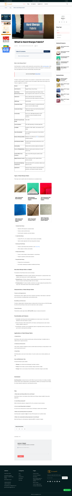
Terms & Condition (37, 475)
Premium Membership (37, 485)
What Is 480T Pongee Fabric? (65, 84)
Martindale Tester (8, 479)
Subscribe (65, 477)
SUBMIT (20, 456)
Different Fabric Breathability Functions (64, 79)
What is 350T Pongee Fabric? (65, 100)
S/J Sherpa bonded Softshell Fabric (65, 62)
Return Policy (35, 482)
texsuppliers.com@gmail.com (9, 485)
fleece (37, 136)
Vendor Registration (37, 484)
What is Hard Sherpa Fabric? (23, 56)
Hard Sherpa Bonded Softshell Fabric (65, 57)
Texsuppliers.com (37, 494)
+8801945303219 (7, 482)
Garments (21, 478)
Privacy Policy (36, 473)
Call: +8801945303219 (8, 1)
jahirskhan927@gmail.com (9, 487)
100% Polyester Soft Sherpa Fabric (65, 67)
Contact (46, 3)
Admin (62, 18)
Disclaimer (35, 476)
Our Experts (33, 3)
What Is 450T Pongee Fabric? (65, 89)
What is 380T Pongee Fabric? (65, 95)
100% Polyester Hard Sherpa (65, 47)
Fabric (20, 475)
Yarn (19, 473)
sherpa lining (37, 246)
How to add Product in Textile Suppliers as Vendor (37, 479)
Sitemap (20, 480)
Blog (28, 3)
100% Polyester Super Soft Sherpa (65, 52)
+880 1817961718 (7, 484)
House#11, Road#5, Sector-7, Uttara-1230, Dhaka (8, 477)
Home (24, 3)
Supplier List (40, 3)
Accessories (21, 476)
